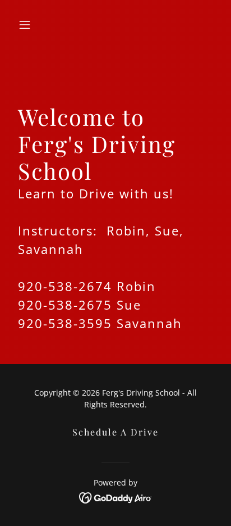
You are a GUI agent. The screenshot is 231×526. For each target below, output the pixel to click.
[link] (116, 497)
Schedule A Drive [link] (115, 432)
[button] (28, 24)
